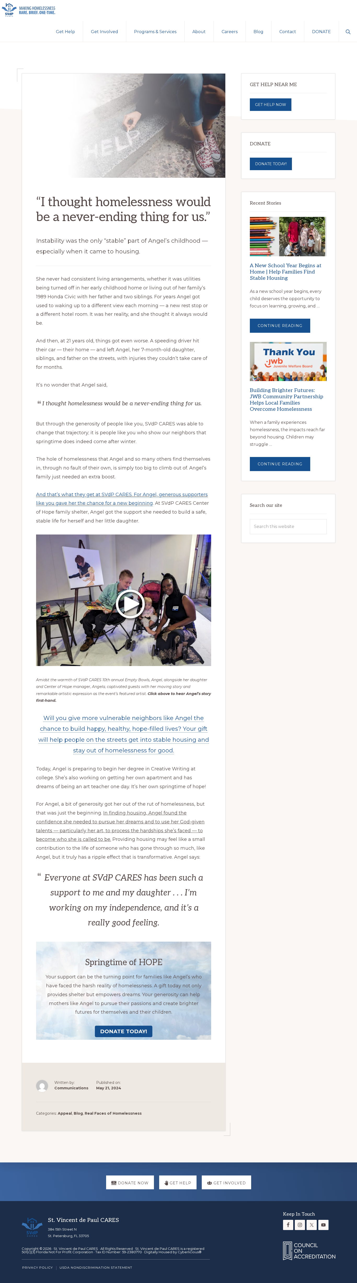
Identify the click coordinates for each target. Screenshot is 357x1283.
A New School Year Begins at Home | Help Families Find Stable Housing (285, 272)
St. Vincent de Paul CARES (76, 1248)
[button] (348, 31)
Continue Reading (284, 328)
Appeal (65, 1113)
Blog (78, 1113)
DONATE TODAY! (271, 164)
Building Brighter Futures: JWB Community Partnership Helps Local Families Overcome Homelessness (286, 399)
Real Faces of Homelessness (113, 1113)
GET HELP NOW (270, 104)
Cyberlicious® (189, 1252)
